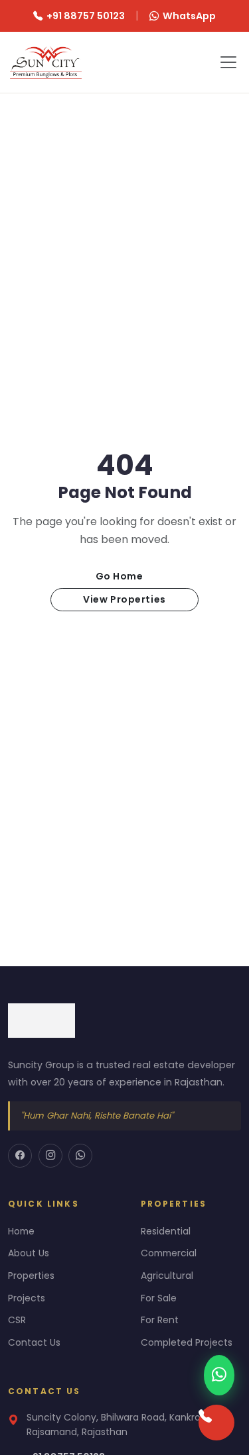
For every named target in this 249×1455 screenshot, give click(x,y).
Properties (31, 1275)
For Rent (160, 1320)
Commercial (169, 1253)
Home (21, 1231)
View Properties (124, 599)
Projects (26, 1298)
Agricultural (167, 1275)
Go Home (119, 576)
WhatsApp (189, 16)
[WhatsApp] (80, 1156)
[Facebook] (20, 1156)
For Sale (159, 1298)
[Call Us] (216, 1422)
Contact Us (34, 1342)
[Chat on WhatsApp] (219, 1375)
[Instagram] (50, 1156)
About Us (28, 1253)
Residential (166, 1231)
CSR (17, 1320)
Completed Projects (186, 1342)
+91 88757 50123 (85, 16)
